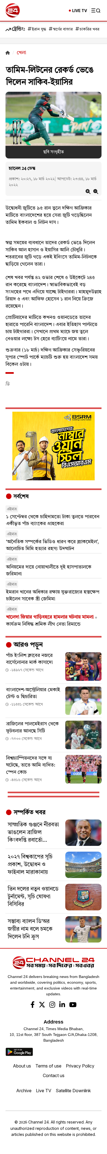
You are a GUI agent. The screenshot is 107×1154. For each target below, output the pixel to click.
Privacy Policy (80, 1066)
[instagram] (52, 1005)
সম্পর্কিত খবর (29, 813)
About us (22, 1066)
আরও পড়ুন (27, 645)
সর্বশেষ (20, 497)
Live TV (43, 1090)
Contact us (53, 1075)
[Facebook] (32, 1005)
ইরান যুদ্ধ (39, 29)
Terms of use (48, 1066)
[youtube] (73, 1005)
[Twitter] (42, 1005)
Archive (24, 1090)
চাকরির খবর (89, 29)
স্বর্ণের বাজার (63, 29)
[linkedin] (62, 1005)
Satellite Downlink (73, 1090)
